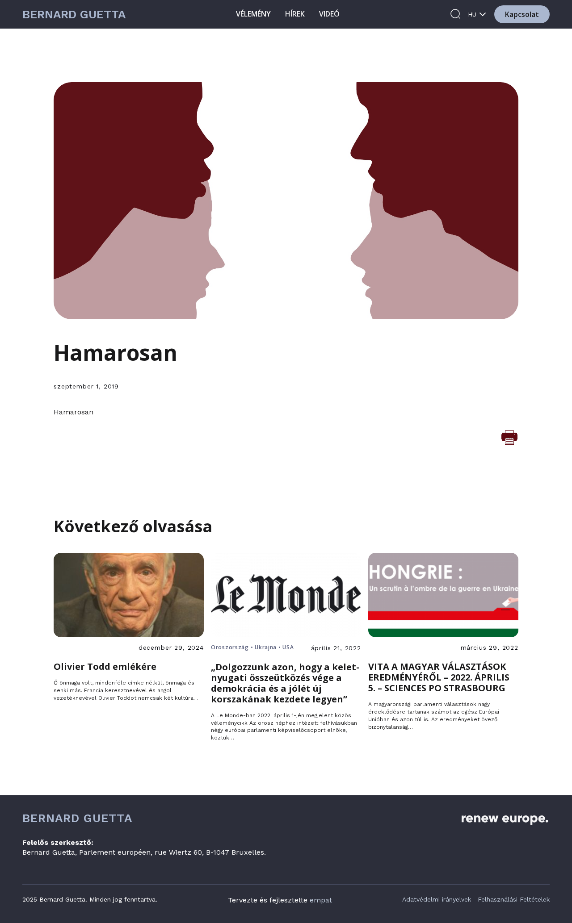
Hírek (295, 14)
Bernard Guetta (74, 14)
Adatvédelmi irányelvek (436, 899)
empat (321, 900)
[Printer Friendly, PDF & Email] (509, 437)
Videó (329, 14)
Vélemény (253, 14)
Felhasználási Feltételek (514, 899)
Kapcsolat (522, 14)
